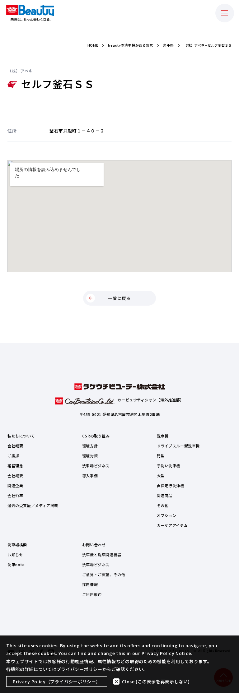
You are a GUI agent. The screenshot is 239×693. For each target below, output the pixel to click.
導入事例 (90, 475)
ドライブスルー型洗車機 (178, 445)
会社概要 (15, 445)
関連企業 (15, 485)
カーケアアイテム (172, 525)
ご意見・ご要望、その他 (103, 574)
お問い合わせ (94, 544)
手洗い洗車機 (168, 465)
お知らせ (15, 554)
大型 (161, 475)
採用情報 (90, 584)
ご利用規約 (92, 594)
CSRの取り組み (96, 435)
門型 (161, 455)
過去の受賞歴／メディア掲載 (32, 505)
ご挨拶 (13, 455)
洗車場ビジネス (96, 465)
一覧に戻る (119, 298)
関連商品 (164, 495)
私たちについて (21, 435)
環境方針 (90, 445)
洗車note (16, 564)
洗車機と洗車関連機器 (101, 554)
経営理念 (15, 465)
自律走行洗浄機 (170, 485)
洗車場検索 (17, 544)
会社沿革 (15, 495)
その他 (163, 505)
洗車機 (163, 435)
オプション (166, 515)
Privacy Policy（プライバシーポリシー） (57, 681)
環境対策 (90, 455)
